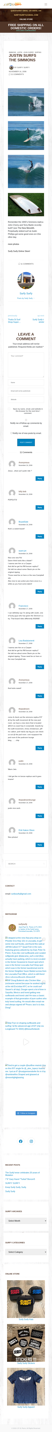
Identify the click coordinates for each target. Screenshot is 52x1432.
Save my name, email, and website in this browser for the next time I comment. (28, 411)
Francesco (23, 606)
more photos (13, 244)
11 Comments (17, 74)
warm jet (22, 551)
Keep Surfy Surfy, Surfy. (15, 1187)
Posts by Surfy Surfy (25, 298)
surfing (38, 52)
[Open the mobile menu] (46, 4)
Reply (40, 478)
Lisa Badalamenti (26, 641)
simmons (12, 52)
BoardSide (23, 522)
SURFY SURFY (12, 1183)
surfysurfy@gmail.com (26, 15)
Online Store (26, 19)
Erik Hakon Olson (26, 830)
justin (19, 52)
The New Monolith (26, 228)
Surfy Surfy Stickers (26, 1363)
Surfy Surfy (23, 67)
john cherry (28, 52)
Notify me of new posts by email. (27, 433)
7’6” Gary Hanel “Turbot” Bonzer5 (20, 1179)
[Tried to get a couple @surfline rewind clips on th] (26, 1084)
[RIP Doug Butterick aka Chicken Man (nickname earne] (26, 999)
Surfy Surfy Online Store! (19, 251)
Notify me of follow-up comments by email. (26, 424)
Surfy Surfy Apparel (26, 1407)
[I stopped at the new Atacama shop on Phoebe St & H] (26, 957)
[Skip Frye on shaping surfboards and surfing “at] (26, 1042)
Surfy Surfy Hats (26, 1319)
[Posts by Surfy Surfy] (11, 67)
